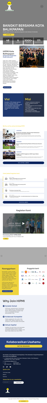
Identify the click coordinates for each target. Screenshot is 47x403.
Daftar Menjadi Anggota (7, 291)
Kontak (5, 376)
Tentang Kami (8, 34)
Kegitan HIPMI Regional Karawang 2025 (17, 178)
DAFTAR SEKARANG (23, 346)
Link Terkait (23, 401)
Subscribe (18, 382)
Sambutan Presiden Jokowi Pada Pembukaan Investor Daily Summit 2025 (27, 133)
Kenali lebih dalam (7, 87)
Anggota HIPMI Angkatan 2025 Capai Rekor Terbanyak (27, 154)
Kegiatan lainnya (23, 202)
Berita (4, 374)
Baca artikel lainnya (23, 162)
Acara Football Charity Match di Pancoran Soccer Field (29, 144)
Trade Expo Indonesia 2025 (15, 190)
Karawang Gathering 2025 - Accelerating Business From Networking (23, 196)
